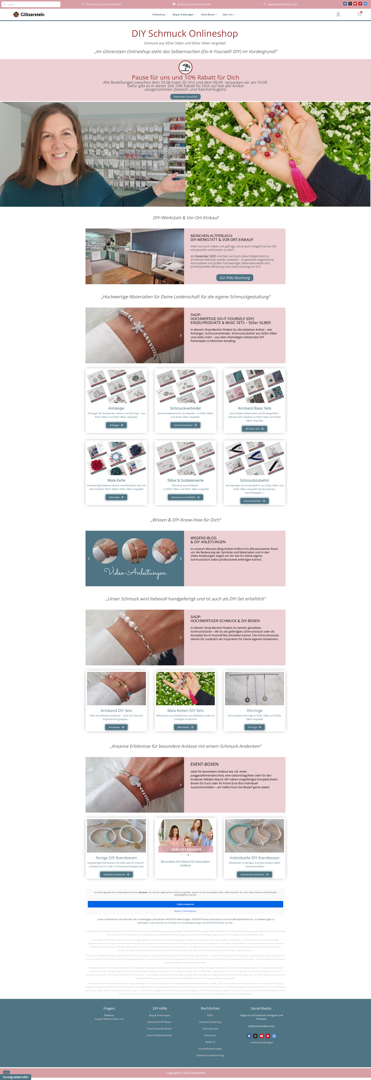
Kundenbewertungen (210, 1048)
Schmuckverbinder (185, 408)
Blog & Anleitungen (183, 14)
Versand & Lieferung (210, 1022)
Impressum (210, 1035)
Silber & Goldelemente (185, 480)
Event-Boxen (208, 14)
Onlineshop (158, 14)
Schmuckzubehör (254, 480)
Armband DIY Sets (116, 710)
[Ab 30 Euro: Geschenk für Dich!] (83, 4)
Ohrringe (255, 710)
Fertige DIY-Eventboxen (116, 857)
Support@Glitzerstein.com (282, 4)
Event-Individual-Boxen (159, 1035)
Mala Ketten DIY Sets (185, 710)
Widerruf (210, 1042)
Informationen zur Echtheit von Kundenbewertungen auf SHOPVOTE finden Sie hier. (191, 922)
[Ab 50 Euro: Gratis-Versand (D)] (174, 4)
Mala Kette (116, 480)
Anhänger (116, 408)
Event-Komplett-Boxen (159, 1028)
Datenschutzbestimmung (210, 1055)
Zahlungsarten (210, 1028)
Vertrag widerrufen (15, 1077)
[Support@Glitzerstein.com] (264, 4)
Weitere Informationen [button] (185, 911)
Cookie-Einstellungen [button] (261, 1042)
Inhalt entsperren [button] (185, 904)
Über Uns (227, 14)
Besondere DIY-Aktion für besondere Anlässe (185, 863)
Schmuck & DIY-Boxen (159, 1022)
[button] (189, 154)
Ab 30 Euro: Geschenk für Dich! (103, 4)
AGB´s (210, 1015)
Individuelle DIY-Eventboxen (254, 857)
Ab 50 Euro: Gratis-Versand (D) (194, 4)
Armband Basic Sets (254, 408)
